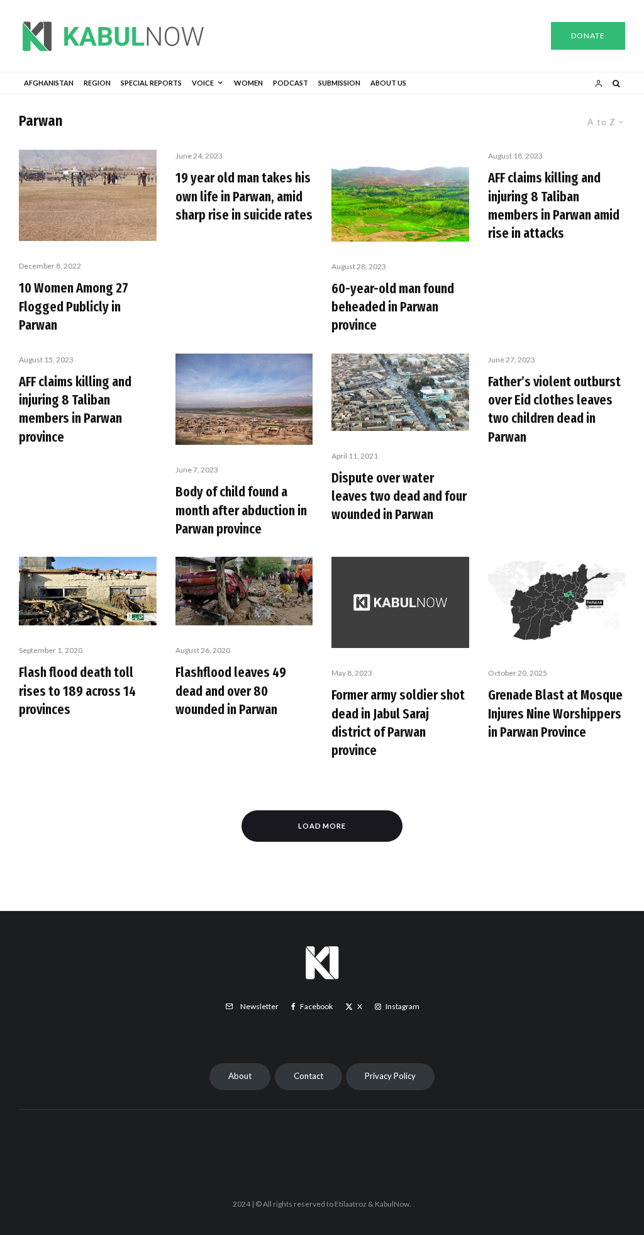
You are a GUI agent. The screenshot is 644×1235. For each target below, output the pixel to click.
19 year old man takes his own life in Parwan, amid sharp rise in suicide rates (244, 196)
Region (97, 83)
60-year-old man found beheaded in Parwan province (392, 307)
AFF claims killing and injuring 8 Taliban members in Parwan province (75, 409)
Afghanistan (49, 83)
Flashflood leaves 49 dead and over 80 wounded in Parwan (230, 691)
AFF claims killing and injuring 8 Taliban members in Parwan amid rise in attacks (553, 205)
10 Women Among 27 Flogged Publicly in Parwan (73, 306)
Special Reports (151, 83)
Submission (339, 83)
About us (388, 83)
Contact (308, 1076)
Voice (203, 83)
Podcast (290, 83)
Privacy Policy (390, 1076)
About (240, 1076)
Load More (322, 826)
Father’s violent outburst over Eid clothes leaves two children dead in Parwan (554, 409)
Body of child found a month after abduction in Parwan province (241, 510)
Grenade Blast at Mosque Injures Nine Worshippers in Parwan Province (555, 713)
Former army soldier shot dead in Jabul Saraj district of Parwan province (398, 722)
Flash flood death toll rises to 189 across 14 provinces (77, 691)
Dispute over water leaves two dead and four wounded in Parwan (399, 496)
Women (248, 83)
